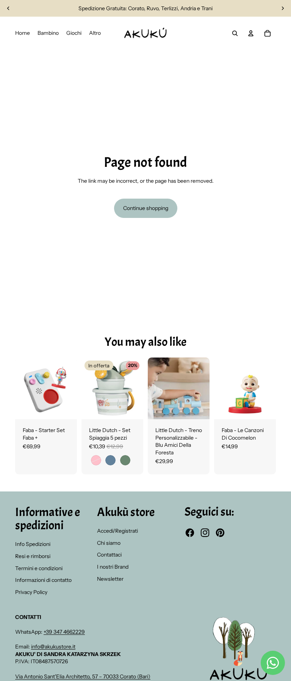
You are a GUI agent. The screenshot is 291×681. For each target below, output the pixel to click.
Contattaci (109, 554)
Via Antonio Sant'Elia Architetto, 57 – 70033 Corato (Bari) (82, 676)
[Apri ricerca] (235, 33)
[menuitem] (95, 33)
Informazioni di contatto (43, 580)
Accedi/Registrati (117, 530)
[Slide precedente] (8, 8)
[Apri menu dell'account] (250, 33)
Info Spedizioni (32, 544)
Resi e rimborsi (32, 556)
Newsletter (110, 578)
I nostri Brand (112, 566)
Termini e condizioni (39, 568)
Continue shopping (145, 208)
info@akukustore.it (53, 646)
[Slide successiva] (282, 8)
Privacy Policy (31, 592)
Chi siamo (108, 543)
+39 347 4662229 (64, 631)
